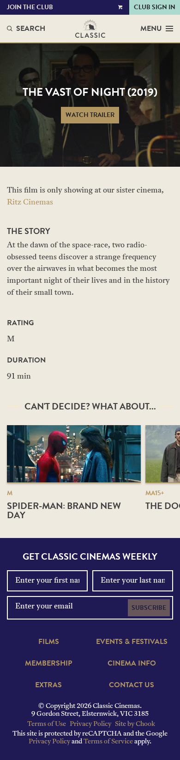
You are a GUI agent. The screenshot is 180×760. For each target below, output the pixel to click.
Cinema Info (132, 663)
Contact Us (131, 684)
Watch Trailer (90, 115)
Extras (48, 684)
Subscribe (149, 608)
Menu (151, 28)
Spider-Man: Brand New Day (64, 510)
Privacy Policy (90, 724)
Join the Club (30, 7)
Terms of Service (108, 741)
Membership (48, 663)
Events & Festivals (132, 641)
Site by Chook (135, 724)
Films (48, 641)
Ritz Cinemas (30, 202)
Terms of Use (46, 724)
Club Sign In (154, 7)
